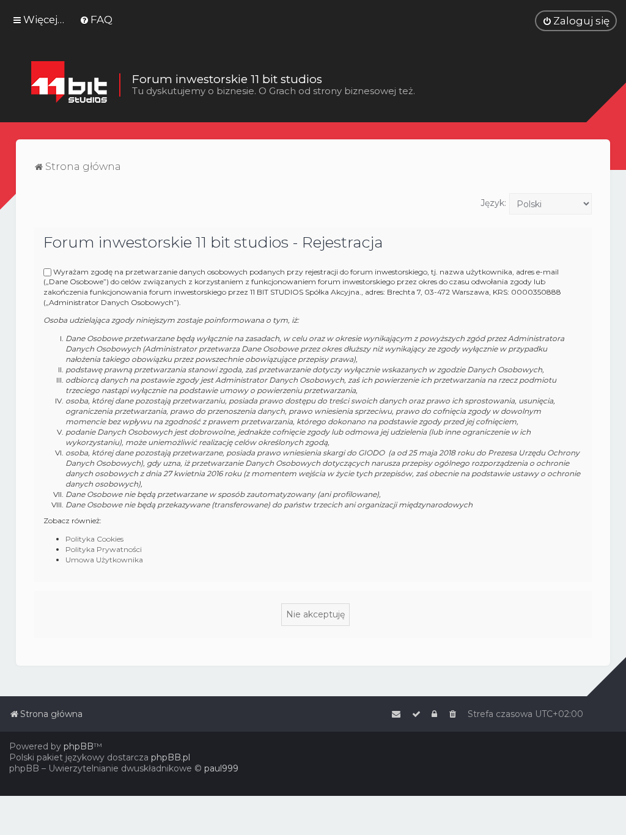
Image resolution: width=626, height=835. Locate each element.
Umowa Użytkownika (104, 559)
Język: (493, 202)
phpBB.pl (170, 757)
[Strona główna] (69, 85)
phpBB (79, 746)
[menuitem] (96, 19)
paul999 (221, 768)
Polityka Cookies (94, 538)
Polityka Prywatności (103, 549)
